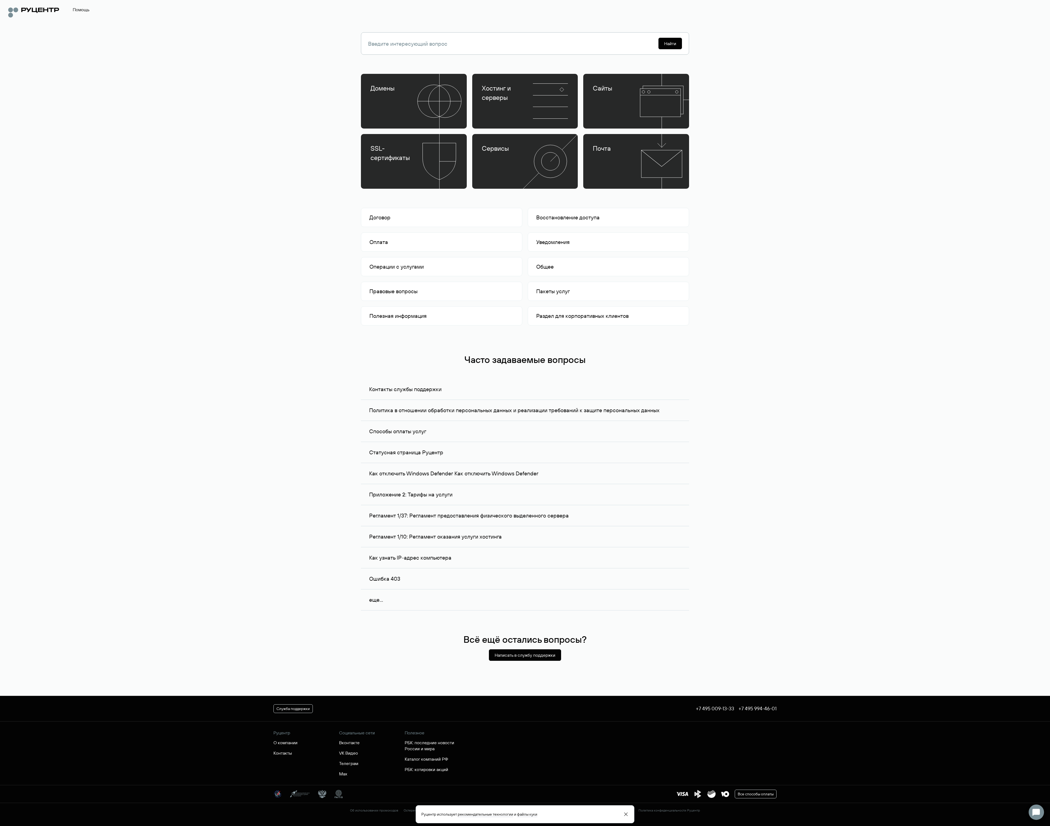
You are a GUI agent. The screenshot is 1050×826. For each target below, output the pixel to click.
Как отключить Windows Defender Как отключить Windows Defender (453, 473)
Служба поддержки (293, 708)
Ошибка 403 (384, 578)
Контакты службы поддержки (405, 389)
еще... (376, 599)
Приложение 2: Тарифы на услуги (411, 494)
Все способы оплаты (756, 794)
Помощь (81, 9)
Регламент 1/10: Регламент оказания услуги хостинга (435, 536)
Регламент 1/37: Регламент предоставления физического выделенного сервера (469, 515)
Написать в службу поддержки (525, 655)
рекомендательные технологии (485, 814)
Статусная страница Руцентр (406, 452)
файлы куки (527, 814)
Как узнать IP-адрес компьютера (410, 557)
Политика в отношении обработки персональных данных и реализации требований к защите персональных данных (514, 410)
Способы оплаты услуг (397, 431)
